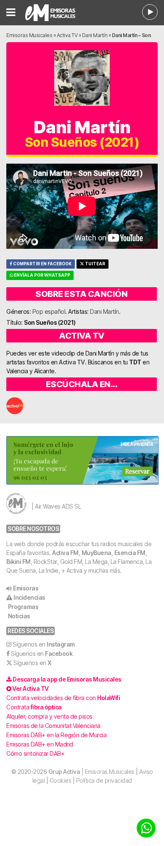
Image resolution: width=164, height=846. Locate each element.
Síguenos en (44, 644)
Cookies (60, 780)
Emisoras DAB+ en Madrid (39, 744)
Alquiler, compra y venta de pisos (49, 716)
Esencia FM (129, 552)
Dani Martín (95, 35)
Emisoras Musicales (29, 35)
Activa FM (65, 552)
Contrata (34, 707)
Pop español (49, 311)
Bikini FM (18, 561)
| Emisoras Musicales (91, 771)
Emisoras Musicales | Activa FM (57, 12)
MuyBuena (96, 552)
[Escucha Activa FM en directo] (150, 12)
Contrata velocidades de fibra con (63, 697)
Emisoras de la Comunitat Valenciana (53, 725)
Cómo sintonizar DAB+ (35, 753)
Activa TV (67, 35)
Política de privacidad (104, 780)
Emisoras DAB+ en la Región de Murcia (56, 734)
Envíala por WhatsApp (41, 275)
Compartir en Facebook (41, 263)
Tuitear (94, 263)
